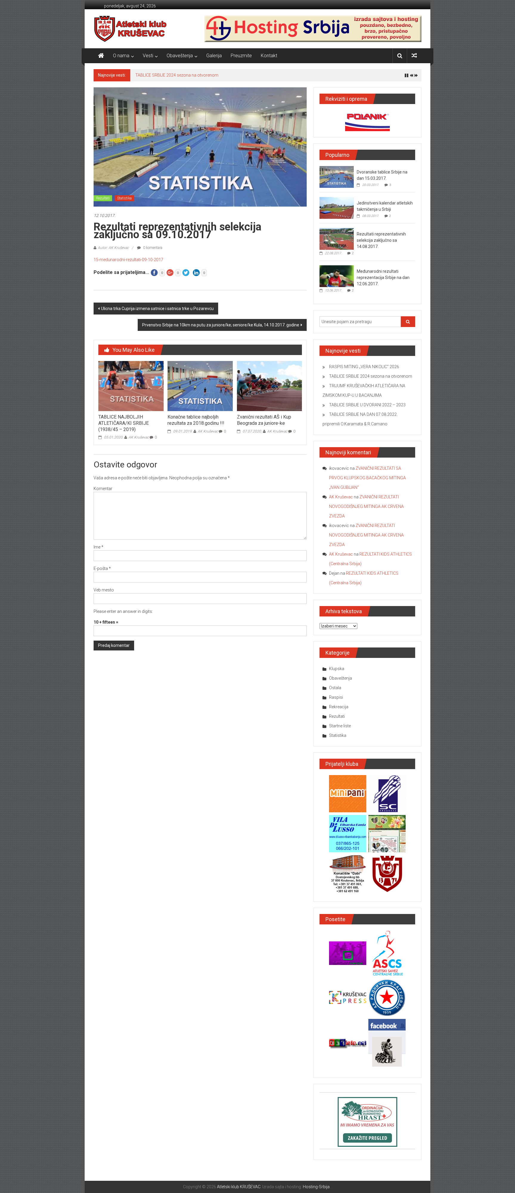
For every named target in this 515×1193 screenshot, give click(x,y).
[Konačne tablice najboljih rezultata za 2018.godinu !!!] (199, 385)
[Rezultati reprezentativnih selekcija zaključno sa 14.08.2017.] (336, 238)
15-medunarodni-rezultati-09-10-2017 (128, 259)
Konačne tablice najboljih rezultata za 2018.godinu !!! (195, 420)
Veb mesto (104, 590)
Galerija (214, 55)
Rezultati (103, 198)
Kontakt (269, 55)
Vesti (148, 55)
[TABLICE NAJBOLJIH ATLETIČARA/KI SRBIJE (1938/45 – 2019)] (130, 385)
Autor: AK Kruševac (113, 248)
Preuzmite (241, 55)
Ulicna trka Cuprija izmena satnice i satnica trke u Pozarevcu (157, 308)
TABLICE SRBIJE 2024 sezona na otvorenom (176, 75)
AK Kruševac (138, 437)
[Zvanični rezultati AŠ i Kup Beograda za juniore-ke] (269, 385)
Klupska (336, 668)
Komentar (103, 488)
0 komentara (152, 248)
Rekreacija (338, 706)
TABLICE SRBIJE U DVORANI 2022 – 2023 (367, 404)
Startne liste (340, 725)
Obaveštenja (180, 55)
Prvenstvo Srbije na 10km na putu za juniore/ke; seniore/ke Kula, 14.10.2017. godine (220, 325)
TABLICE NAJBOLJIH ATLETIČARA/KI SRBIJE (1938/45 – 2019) (123, 423)
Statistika (124, 198)
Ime (98, 547)
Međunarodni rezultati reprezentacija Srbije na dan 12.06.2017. (383, 277)
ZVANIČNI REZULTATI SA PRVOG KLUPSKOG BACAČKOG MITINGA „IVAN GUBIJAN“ (367, 478)
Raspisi (336, 697)
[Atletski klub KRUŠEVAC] (130, 28)
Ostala (335, 687)
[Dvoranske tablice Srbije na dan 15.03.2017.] (336, 176)
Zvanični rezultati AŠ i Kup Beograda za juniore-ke (264, 420)
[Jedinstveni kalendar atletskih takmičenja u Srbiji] (336, 207)
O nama (121, 55)
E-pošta (102, 568)
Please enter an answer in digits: (123, 611)
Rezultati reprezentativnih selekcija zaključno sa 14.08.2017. (381, 240)
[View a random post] (414, 55)
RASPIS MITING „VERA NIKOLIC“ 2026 (364, 366)
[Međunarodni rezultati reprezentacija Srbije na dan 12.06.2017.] (336, 276)
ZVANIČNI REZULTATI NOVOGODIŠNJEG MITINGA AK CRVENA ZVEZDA (366, 506)
